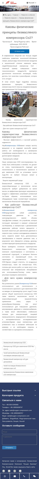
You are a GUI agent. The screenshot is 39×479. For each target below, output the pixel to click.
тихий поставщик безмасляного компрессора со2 (15, 367)
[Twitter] (14, 471)
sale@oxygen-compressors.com (21, 410)
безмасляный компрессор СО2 (15, 342)
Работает (25, 47)
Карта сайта (30, 467)
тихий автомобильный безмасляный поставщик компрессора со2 (16, 354)
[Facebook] (3, 471)
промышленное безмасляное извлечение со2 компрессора (18, 373)
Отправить (9, 447)
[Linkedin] (9, 471)
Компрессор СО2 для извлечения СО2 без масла (19, 348)
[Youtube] (20, 471)
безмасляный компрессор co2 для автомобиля (16, 360)
